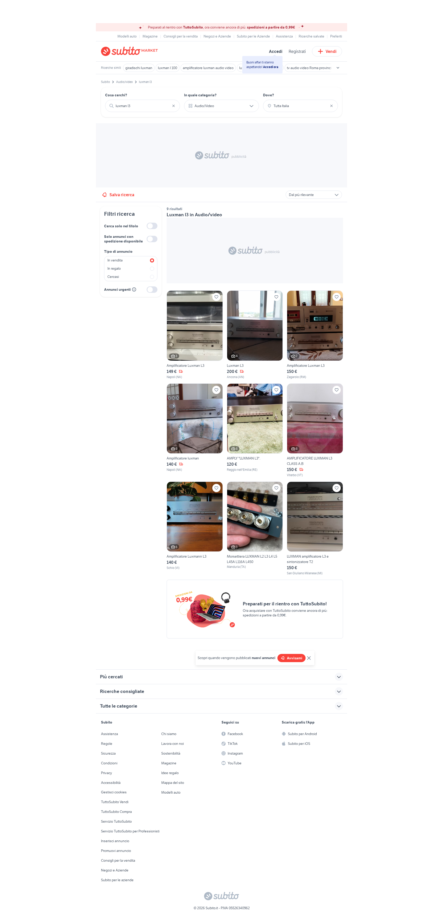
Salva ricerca (121, 194)
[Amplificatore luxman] (195, 430)
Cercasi (113, 276)
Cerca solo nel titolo (121, 226)
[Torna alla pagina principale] (130, 51)
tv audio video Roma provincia (310, 67)
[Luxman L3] (255, 334)
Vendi (331, 51)
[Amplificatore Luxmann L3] (195, 529)
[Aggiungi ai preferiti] (216, 297)
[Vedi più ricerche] (338, 68)
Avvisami (294, 658)
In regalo (114, 268)
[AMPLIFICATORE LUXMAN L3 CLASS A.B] (315, 430)
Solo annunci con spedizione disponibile (123, 238)
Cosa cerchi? (116, 95)
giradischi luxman (138, 67)
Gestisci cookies (114, 792)
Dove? (268, 95)
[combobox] (142, 106)
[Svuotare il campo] (174, 106)
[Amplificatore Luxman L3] (195, 334)
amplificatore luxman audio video (208, 67)
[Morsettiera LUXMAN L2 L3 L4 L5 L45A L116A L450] (255, 529)
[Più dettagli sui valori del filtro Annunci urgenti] (134, 289)
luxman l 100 (167, 67)
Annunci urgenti (117, 289)
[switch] (152, 226)
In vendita (115, 260)
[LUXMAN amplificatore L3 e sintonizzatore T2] (315, 529)
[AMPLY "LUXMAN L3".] (255, 430)
